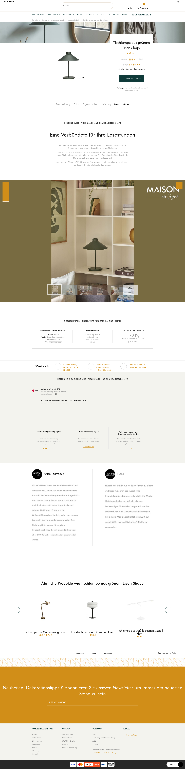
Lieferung (106, 104)
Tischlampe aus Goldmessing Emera (45, 632)
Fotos (76, 104)
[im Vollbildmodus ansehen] (179, 185)
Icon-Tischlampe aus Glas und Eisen (92, 632)
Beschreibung (63, 104)
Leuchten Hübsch (73, 20)
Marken (125, 15)
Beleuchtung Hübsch (57, 20)
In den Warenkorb (131, 79)
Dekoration (68, 15)
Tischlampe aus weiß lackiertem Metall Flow (140, 632)
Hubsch (56, 335)
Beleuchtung (54, 15)
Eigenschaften (90, 104)
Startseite (35, 20)
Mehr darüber (121, 104)
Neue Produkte (39, 15)
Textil (103, 15)
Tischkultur (113, 15)
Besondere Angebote (141, 15)
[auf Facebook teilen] (6, 192)
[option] (92, 241)
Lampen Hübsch (92, 340)
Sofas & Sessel (92, 15)
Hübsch (44, 20)
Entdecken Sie (48, 449)
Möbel (80, 15)
